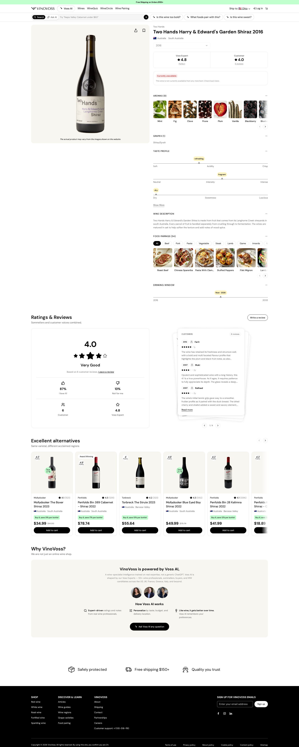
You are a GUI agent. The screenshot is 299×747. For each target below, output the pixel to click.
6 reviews (239, 64)
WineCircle (106, 8)
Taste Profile (161, 151)
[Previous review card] (204, 425)
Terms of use (170, 745)
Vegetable (204, 243)
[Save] (144, 30)
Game (243, 243)
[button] (90, 17)
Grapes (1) (159, 136)
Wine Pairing (122, 8)
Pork (178, 243)
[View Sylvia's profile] (162, 592)
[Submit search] (146, 17)
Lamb (230, 243)
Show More (158, 205)
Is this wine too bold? (168, 17)
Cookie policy (227, 745)
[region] (209, 17)
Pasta (189, 243)
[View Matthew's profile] (149, 592)
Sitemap (264, 745)
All (157, 243)
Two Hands (158, 26)
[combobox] (182, 45)
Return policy (208, 745)
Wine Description (163, 213)
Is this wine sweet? (241, 17)
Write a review (257, 317)
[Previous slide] (259, 126)
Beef (167, 243)
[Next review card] (217, 425)
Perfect (182, 64)
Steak (218, 243)
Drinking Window (164, 285)
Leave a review (106, 371)
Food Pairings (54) (164, 236)
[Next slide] (265, 126)
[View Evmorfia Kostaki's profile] (136, 592)
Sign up (261, 704)
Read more (187, 409)
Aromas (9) (159, 95)
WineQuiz (92, 8)
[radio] (38, 17)
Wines (81, 8)
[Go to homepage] (43, 8)
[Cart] (266, 8)
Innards (256, 243)
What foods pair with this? (205, 17)
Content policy (246, 745)
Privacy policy (189, 745)
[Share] (136, 30)
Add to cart (52, 530)
